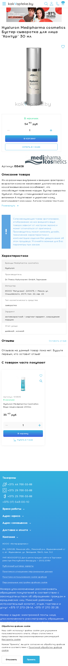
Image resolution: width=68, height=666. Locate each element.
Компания (8, 536)
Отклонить (11, 659)
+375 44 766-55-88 (20, 484)
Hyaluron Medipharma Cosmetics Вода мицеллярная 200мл (20, 405)
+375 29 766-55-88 (20, 490)
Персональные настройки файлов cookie (24, 582)
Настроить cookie (11, 639)
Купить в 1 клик (31, 147)
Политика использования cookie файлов (24, 577)
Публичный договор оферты (18, 566)
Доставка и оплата (15, 530)
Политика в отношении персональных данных (27, 571)
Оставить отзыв (57, 341)
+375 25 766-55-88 (20, 496)
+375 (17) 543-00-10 (15, 501)
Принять (31, 659)
